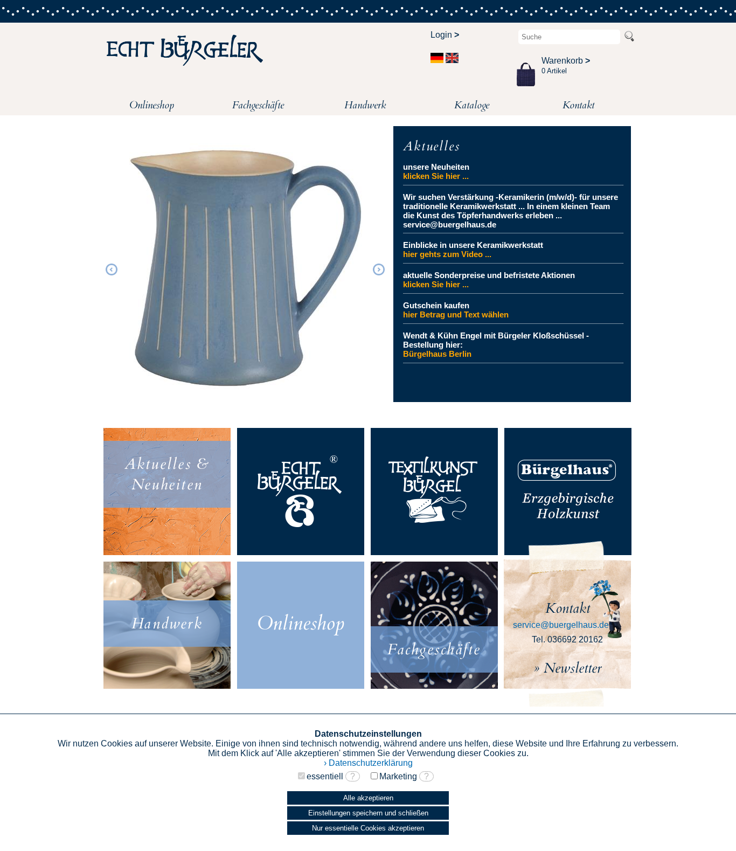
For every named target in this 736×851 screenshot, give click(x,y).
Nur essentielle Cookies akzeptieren (368, 828)
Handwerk (365, 105)
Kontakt (578, 105)
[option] (245, 268)
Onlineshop (151, 105)
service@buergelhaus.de (561, 624)
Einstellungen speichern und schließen (368, 813)
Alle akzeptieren (368, 798)
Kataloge (471, 105)
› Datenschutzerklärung (368, 762)
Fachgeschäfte (258, 105)
